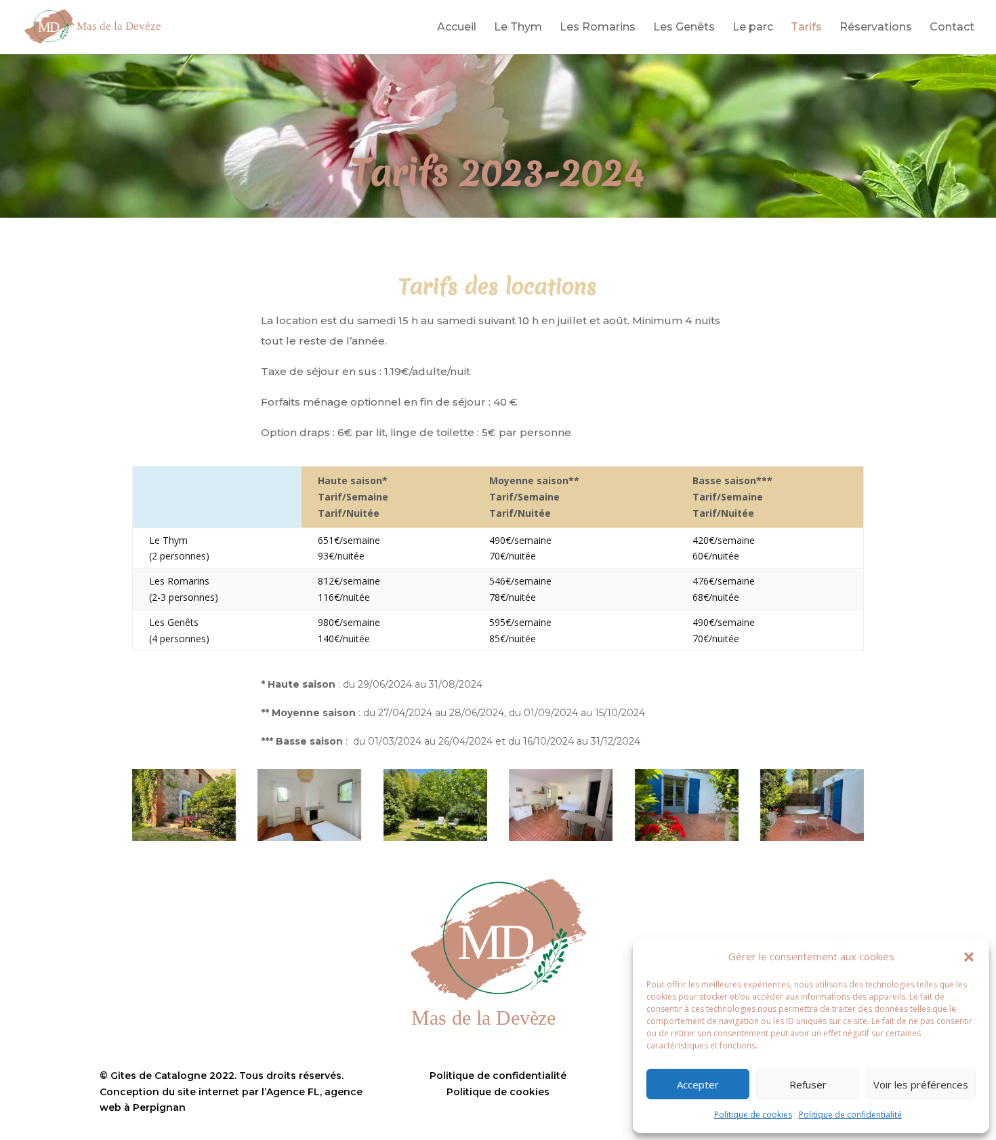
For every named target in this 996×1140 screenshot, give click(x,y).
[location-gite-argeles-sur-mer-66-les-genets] (309, 805)
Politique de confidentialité (850, 1114)
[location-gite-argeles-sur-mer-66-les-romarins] (812, 805)
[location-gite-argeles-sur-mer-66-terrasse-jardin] (687, 805)
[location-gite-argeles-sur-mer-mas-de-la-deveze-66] (184, 805)
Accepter (698, 1084)
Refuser (808, 1084)
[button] (969, 957)
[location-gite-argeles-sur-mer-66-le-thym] (561, 805)
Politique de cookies (753, 1114)
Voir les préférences (920, 1084)
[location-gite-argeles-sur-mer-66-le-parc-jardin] (435, 805)
